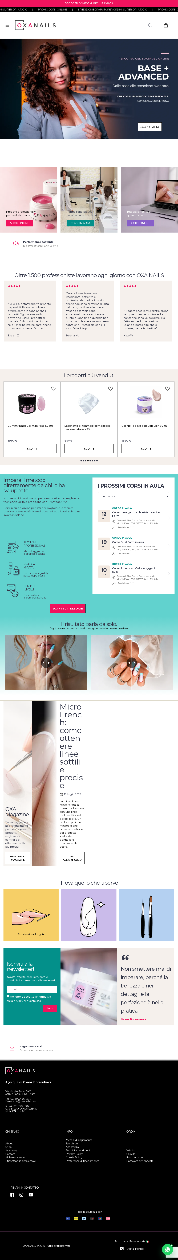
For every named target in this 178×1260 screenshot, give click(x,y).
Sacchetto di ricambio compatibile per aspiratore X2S (31, 427)
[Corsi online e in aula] (89, 89)
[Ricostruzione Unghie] (31, 915)
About (9, 1143)
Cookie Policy (74, 1157)
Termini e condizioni (78, 1150)
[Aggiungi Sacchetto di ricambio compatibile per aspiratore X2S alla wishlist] (53, 388)
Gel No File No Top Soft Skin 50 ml (87, 425)
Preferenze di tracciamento (82, 1161)
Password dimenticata (139, 1161)
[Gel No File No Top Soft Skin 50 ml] (89, 402)
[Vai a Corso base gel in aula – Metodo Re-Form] (167, 518)
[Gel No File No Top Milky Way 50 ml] (146, 402)
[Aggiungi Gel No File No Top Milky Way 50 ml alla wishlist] (167, 388)
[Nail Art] (88, 915)
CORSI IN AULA (80, 223)
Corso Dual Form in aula (128, 542)
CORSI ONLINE (140, 223)
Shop (8, 1147)
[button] (81, 460)
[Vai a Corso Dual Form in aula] (167, 546)
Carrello (130, 1154)
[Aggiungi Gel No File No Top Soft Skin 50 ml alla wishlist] (110, 388)
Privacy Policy (74, 1154)
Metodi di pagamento (79, 1140)
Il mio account (135, 1157)
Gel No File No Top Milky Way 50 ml (146, 425)
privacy (18, 1000)
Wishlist (131, 1150)
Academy (11, 1150)
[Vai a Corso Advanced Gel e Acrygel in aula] (167, 574)
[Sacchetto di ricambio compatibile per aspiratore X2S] (32, 402)
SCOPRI (32, 448)
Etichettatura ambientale (20, 1161)
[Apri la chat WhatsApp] (167, 1249)
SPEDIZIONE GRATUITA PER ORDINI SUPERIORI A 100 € (57, 9)
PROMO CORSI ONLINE (117, 9)
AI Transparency (15, 1157)
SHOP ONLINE (19, 223)
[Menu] (7, 25)
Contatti (10, 1154)
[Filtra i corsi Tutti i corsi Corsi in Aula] (133, 496)
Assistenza (72, 1147)
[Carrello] (166, 25)
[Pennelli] (146, 915)
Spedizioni (72, 1143)
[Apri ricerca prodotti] (150, 25)
